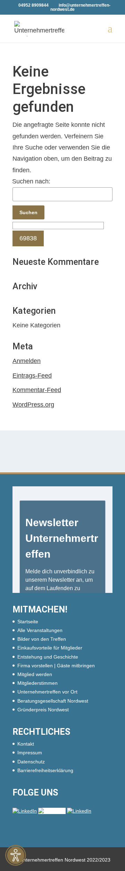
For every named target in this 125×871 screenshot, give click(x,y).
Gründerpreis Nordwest (43, 709)
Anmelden (26, 360)
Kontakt (25, 744)
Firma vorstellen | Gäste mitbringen (56, 665)
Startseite (27, 621)
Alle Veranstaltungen (39, 630)
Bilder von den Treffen (41, 639)
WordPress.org (33, 404)
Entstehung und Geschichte (47, 657)
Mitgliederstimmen (37, 683)
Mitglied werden (34, 674)
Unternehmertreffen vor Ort (47, 692)
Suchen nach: (31, 181)
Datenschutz (31, 761)
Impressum (29, 752)
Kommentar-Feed (36, 389)
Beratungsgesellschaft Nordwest (52, 701)
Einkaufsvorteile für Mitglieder (49, 648)
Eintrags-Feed (32, 375)
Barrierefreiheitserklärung (45, 770)
